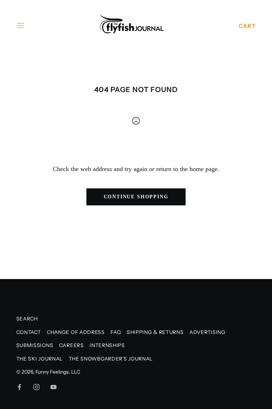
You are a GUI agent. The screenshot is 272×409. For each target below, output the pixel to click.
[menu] (20, 25)
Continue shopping (136, 196)
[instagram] (36, 387)
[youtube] (53, 387)
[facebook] (19, 387)
